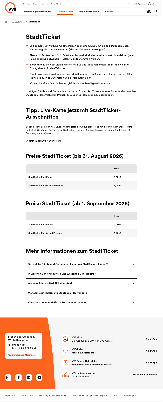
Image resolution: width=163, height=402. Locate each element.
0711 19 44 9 (18, 344)
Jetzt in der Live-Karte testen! (45, 140)
